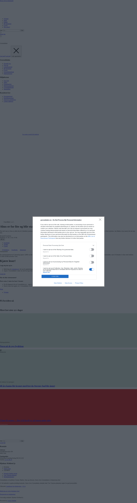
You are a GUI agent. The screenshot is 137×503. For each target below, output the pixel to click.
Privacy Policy (79, 283)
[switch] (91, 249)
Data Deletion (58, 283)
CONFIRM (55, 276)
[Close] (101, 220)
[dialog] (68, 252)
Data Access (68, 283)
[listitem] (68, 245)
